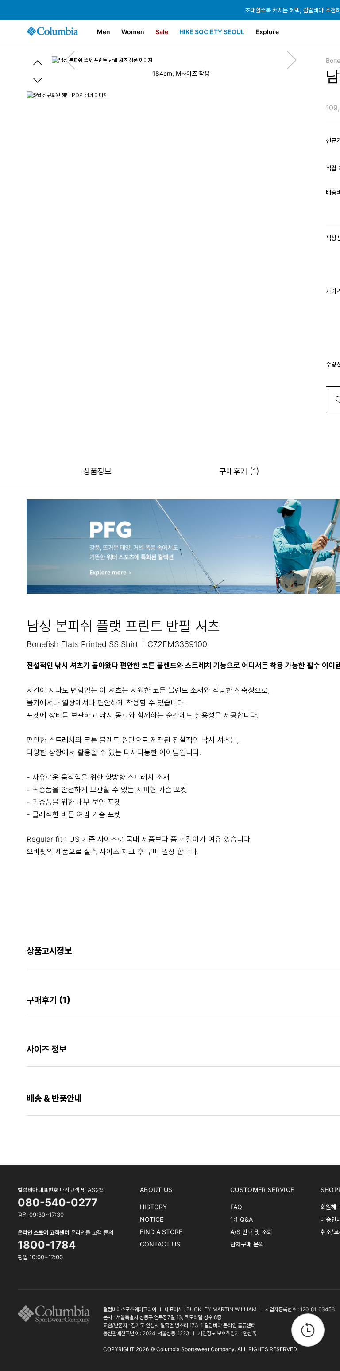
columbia (56, 1314)
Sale (161, 31)
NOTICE (151, 1219)
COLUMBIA (52, 31)
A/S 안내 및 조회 (251, 1231)
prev (38, 62)
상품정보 (97, 471)
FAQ (236, 1207)
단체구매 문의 (247, 1244)
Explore (267, 31)
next (38, 80)
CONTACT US (160, 1244)
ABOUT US (156, 1189)
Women (132, 31)
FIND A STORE (161, 1231)
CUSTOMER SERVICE (262, 1189)
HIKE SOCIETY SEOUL (211, 31)
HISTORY (153, 1207)
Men (103, 31)
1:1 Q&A (241, 1219)
